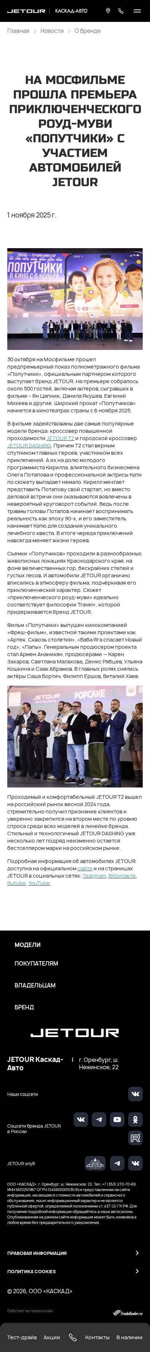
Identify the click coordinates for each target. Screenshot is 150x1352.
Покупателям (36, 963)
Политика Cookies (31, 1271)
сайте (85, 868)
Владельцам (35, 985)
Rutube (16, 882)
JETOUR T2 (60, 438)
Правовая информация (37, 1253)
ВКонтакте (122, 875)
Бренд (24, 1007)
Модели (28, 945)
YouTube (39, 882)
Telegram (94, 875)
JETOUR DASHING (29, 445)
